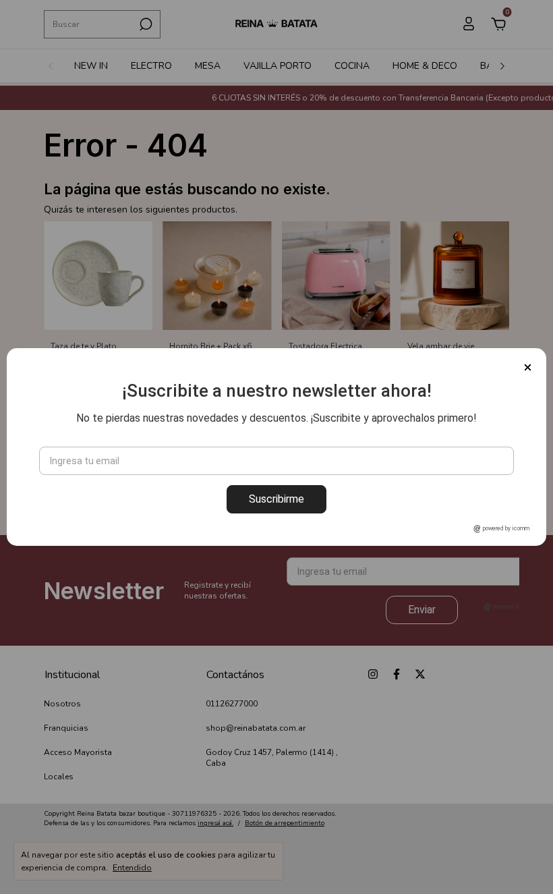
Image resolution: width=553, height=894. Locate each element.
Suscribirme (276, 499)
